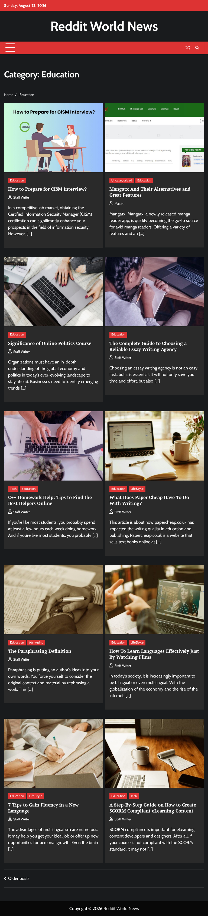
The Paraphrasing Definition (39, 651)
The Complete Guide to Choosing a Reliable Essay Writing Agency (148, 346)
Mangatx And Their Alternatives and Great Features (149, 192)
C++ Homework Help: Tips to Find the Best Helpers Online (50, 500)
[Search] (197, 48)
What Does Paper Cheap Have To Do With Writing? (149, 500)
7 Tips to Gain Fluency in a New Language (43, 808)
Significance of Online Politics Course (49, 343)
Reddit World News (104, 26)
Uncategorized (121, 180)
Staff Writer (21, 197)
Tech (13, 489)
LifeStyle (137, 489)
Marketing (36, 642)
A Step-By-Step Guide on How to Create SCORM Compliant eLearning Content (152, 808)
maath (119, 204)
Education (17, 180)
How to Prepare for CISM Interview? (47, 189)
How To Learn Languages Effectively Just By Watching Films (154, 654)
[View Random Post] (188, 48)
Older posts (19, 878)
